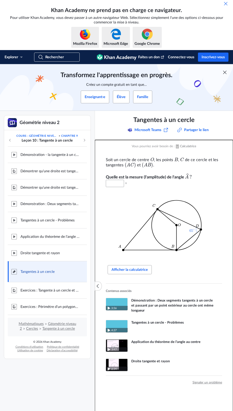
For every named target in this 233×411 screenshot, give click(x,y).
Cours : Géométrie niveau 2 (37, 135)
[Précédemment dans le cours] (10, 140)
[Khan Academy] (117, 57)
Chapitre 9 (69, 135)
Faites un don (149, 57)
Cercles (32, 328)
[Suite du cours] (84, 140)
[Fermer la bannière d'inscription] (224, 72)
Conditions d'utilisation (29, 346)
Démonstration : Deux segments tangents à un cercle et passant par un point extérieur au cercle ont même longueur (50, 204)
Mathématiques (31, 324)
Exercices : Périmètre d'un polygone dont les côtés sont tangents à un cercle (50, 307)
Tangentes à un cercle (37, 272)
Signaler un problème (207, 382)
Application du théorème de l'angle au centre (50, 236)
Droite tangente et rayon (40, 253)
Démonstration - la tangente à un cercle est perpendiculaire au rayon (50, 155)
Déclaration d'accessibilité (62, 350)
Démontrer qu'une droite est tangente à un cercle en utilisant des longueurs (50, 187)
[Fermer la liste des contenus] (98, 286)
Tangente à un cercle (58, 328)
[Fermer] (225, 3)
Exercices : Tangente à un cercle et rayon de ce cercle (50, 290)
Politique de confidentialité (63, 346)
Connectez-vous (181, 57)
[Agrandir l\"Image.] (164, 225)
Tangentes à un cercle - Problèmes (47, 220)
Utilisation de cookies (30, 350)
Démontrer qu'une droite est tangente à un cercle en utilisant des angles (50, 171)
